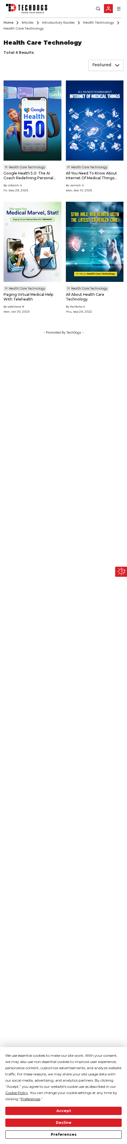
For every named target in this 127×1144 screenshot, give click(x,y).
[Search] (98, 8)
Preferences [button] (30, 1099)
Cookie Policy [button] (16, 1092)
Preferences (63, 1134)
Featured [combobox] (101, 65)
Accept (63, 1111)
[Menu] (118, 8)
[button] (117, 65)
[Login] (108, 8)
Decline (63, 1122)
